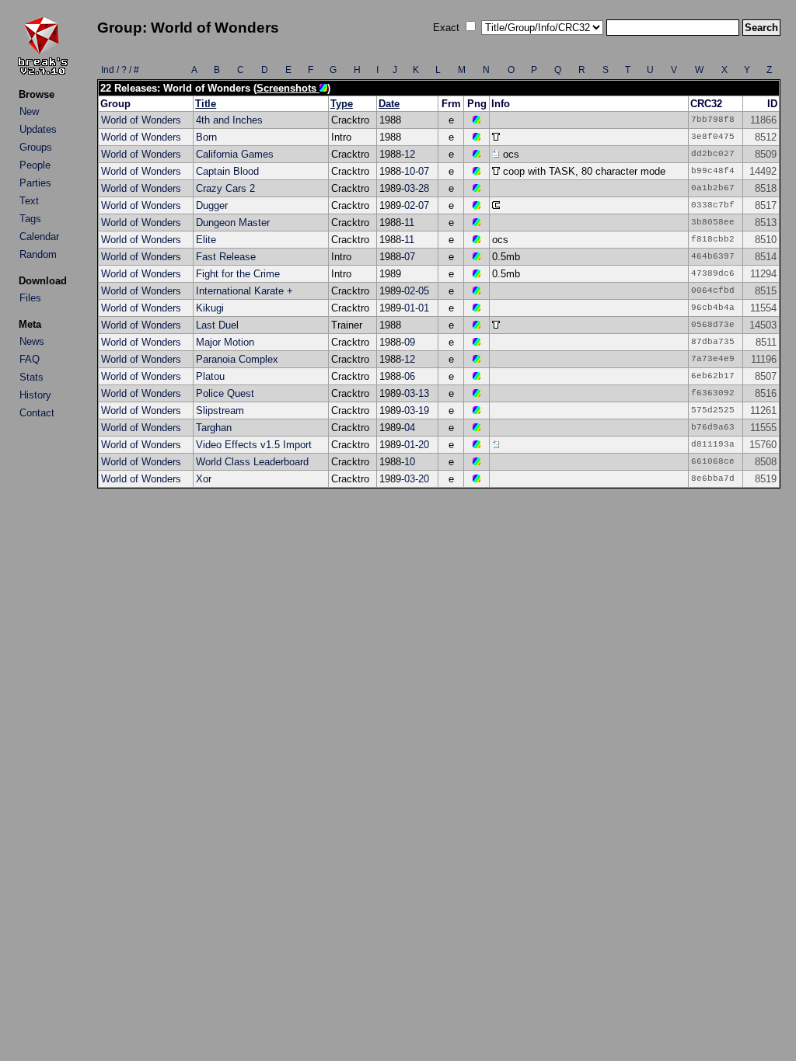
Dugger (212, 205)
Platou (210, 376)
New (29, 111)
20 (423, 444)
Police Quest (225, 393)
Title (205, 104)
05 (423, 291)
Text (29, 201)
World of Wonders (141, 120)
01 (409, 308)
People (35, 165)
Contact (36, 413)
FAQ (29, 359)
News (31, 341)
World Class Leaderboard (252, 462)
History (35, 395)
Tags (30, 218)
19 (423, 410)
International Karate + (244, 291)
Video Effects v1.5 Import (254, 444)
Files (30, 298)
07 (423, 171)
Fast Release (226, 257)
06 (409, 376)
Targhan (214, 427)
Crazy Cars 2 (225, 188)
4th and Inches (229, 120)
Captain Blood (227, 171)
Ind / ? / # (120, 69)
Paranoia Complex (237, 359)
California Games (235, 154)
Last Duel (217, 325)
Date (389, 104)
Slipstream (220, 410)
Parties (35, 183)
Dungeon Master (233, 222)
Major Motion (225, 342)
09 (409, 342)
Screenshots (288, 88)
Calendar (39, 236)
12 (409, 154)
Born (206, 137)
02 (409, 205)
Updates (38, 129)
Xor (203, 479)
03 (409, 188)
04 (409, 427)
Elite (206, 239)
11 (409, 222)
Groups (35, 147)
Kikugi (210, 308)
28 (423, 188)
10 (409, 171)
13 (423, 393)
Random (38, 254)
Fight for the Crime (238, 274)
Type (341, 104)
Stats (31, 377)
